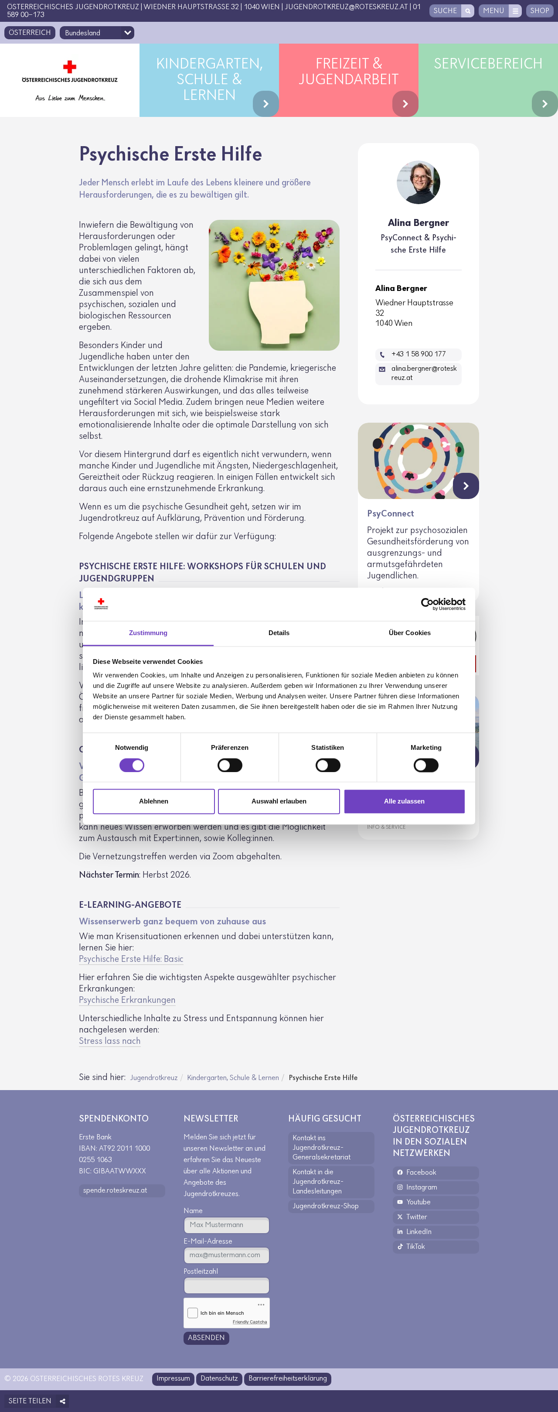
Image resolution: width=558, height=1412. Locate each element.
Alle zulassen (404, 801)
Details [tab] (279, 633)
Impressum (173, 1379)
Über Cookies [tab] (410, 633)
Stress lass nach (110, 1041)
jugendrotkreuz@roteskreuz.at (346, 7)
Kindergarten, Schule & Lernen (233, 1078)
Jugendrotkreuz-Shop (326, 1206)
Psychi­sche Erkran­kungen (127, 1000)
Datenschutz (219, 1379)
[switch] (230, 765)
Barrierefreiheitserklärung (287, 1379)
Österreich (30, 33)
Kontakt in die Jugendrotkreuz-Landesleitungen (318, 1182)
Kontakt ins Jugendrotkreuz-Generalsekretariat (321, 1148)
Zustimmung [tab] (148, 633)
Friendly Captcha (250, 1321)
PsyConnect (390, 514)
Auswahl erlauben (279, 801)
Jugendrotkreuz (154, 1078)
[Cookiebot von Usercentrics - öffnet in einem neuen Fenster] (427, 604)
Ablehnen (153, 801)
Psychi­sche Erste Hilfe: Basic (131, 959)
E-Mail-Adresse (208, 1242)
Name (193, 1211)
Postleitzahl (201, 1272)
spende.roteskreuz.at (115, 1191)
